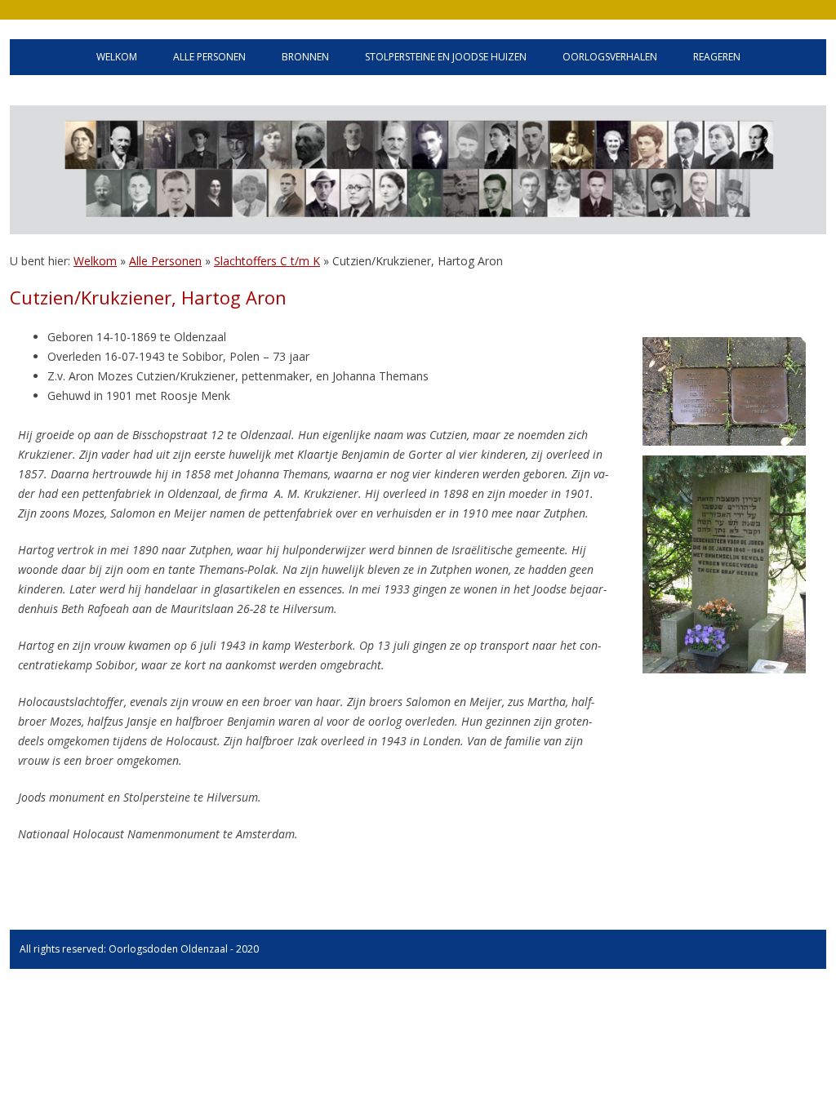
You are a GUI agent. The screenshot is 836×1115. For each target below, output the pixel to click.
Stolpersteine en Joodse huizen (446, 57)
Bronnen (305, 57)
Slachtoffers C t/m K (267, 261)
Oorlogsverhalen (610, 57)
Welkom (116, 57)
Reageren (716, 57)
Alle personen (209, 57)
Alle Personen (165, 261)
